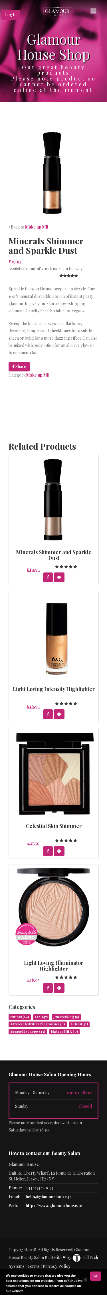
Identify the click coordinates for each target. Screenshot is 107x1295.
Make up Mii (36, 227)
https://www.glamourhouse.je (54, 1205)
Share (20, 366)
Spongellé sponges (27, 1032)
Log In (11, 14)
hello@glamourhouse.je (49, 1196)
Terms (33, 1266)
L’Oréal (79, 1024)
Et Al (41, 1017)
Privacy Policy (56, 1266)
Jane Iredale (66, 1017)
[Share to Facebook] (48, 577)
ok (96, 1276)
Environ (19, 1017)
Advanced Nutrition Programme (37, 1024)
